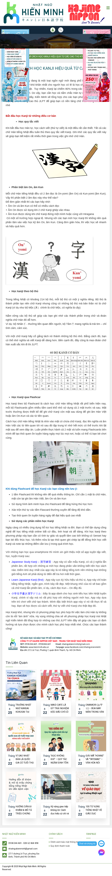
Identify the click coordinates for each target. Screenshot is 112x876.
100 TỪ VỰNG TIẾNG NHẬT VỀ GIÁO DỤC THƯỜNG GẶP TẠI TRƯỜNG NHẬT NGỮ (95, 810)
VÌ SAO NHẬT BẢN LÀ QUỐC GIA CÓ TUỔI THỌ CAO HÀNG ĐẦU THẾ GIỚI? (25, 759)
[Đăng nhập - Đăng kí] (52, 29)
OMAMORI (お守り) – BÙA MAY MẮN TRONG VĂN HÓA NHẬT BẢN (95, 708)
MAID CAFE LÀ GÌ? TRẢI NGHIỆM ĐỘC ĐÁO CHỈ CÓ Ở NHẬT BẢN (60, 708)
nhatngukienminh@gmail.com (23, 849)
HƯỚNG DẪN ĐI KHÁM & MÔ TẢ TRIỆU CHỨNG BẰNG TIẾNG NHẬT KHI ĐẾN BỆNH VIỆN (24, 810)
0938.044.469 (15, 843)
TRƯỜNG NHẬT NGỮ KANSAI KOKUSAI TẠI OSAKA (23, 708)
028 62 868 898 (30, 843)
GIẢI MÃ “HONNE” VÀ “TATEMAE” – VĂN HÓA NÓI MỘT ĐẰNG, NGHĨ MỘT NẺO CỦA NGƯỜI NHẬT (95, 759)
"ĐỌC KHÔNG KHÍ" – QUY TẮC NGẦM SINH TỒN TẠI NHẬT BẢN (59, 759)
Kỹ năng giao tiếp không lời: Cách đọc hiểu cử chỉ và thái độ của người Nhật (60, 810)
